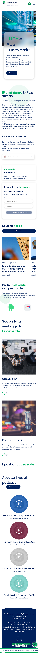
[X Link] (17, 640)
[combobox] (19, 156)
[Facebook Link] (21, 640)
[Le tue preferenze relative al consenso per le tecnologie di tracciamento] (3, 651)
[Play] (19, 504)
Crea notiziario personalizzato (19, 212)
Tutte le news (19, 231)
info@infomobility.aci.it (19, 618)
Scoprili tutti (13, 487)
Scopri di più (6, 275)
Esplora (11, 73)
